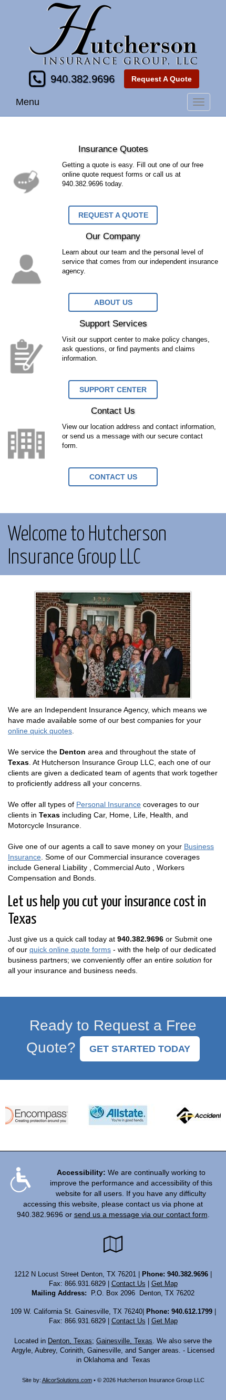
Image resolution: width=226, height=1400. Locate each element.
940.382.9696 (82, 79)
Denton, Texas (70, 1341)
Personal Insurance (108, 804)
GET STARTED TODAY (139, 1049)
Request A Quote (161, 79)
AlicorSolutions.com (67, 1380)
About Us (113, 302)
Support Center (113, 389)
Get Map (164, 1283)
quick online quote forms (70, 949)
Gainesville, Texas (124, 1341)
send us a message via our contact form (141, 1214)
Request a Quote (113, 215)
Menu (27, 102)
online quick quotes (40, 731)
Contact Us (113, 477)
